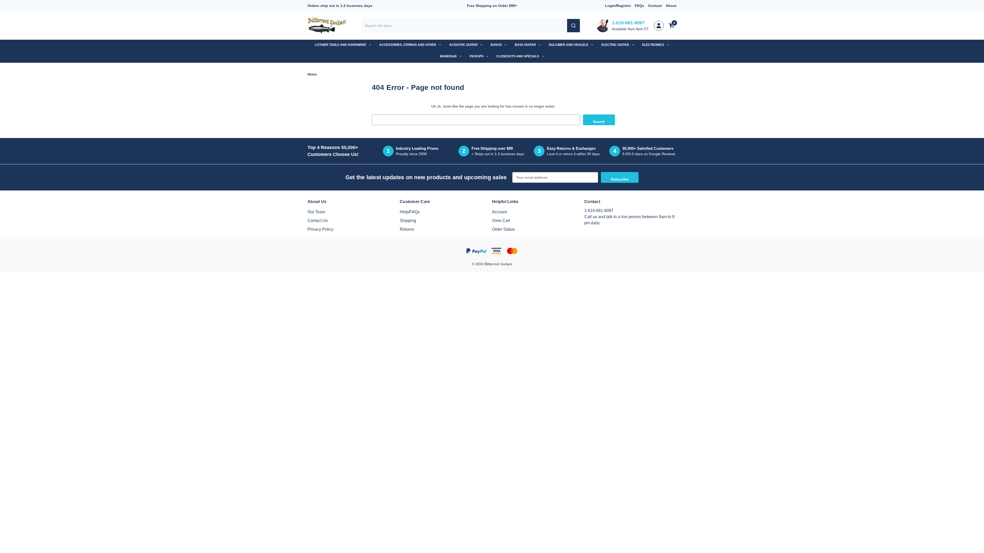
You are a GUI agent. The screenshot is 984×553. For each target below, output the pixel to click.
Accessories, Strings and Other (407, 45)
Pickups (477, 56)
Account (499, 212)
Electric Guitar (615, 45)
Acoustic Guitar (463, 45)
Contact (655, 6)
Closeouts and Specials (517, 56)
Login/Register (618, 6)
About (671, 6)
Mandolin (448, 56)
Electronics (653, 45)
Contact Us (318, 220)
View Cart (501, 220)
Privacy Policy (320, 229)
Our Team (316, 212)
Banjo (496, 45)
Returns (407, 229)
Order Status (503, 229)
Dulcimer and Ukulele (568, 45)
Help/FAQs (410, 212)
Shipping (408, 220)
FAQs (639, 6)
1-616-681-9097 (628, 22)
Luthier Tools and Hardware (340, 45)
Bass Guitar (525, 45)
